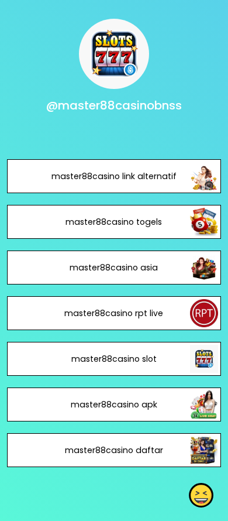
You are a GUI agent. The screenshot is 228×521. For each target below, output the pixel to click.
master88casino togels (113, 222)
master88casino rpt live (113, 313)
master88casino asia (114, 267)
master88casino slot (114, 359)
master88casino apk (114, 404)
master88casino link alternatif (114, 176)
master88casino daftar (114, 450)
